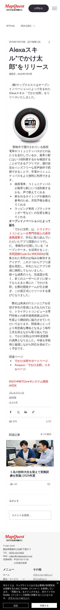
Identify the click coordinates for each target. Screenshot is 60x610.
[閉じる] (55, 585)
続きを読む (26, 25)
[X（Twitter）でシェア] (18, 412)
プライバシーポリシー (42, 574)
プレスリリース (16, 392)
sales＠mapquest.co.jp (20, 556)
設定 (16, 605)
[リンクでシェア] (33, 412)
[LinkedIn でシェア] (25, 412)
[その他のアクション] (49, 42)
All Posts (10, 25)
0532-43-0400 (16, 552)
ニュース (13, 402)
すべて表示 (45, 434)
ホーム (6, 574)
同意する (44, 605)
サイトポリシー (40, 579)
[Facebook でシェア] (10, 412)
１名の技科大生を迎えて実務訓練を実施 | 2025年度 (29, 473)
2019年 (12, 397)
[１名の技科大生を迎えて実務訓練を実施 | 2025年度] (30, 453)
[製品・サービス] (24, 579)
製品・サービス (10, 579)
